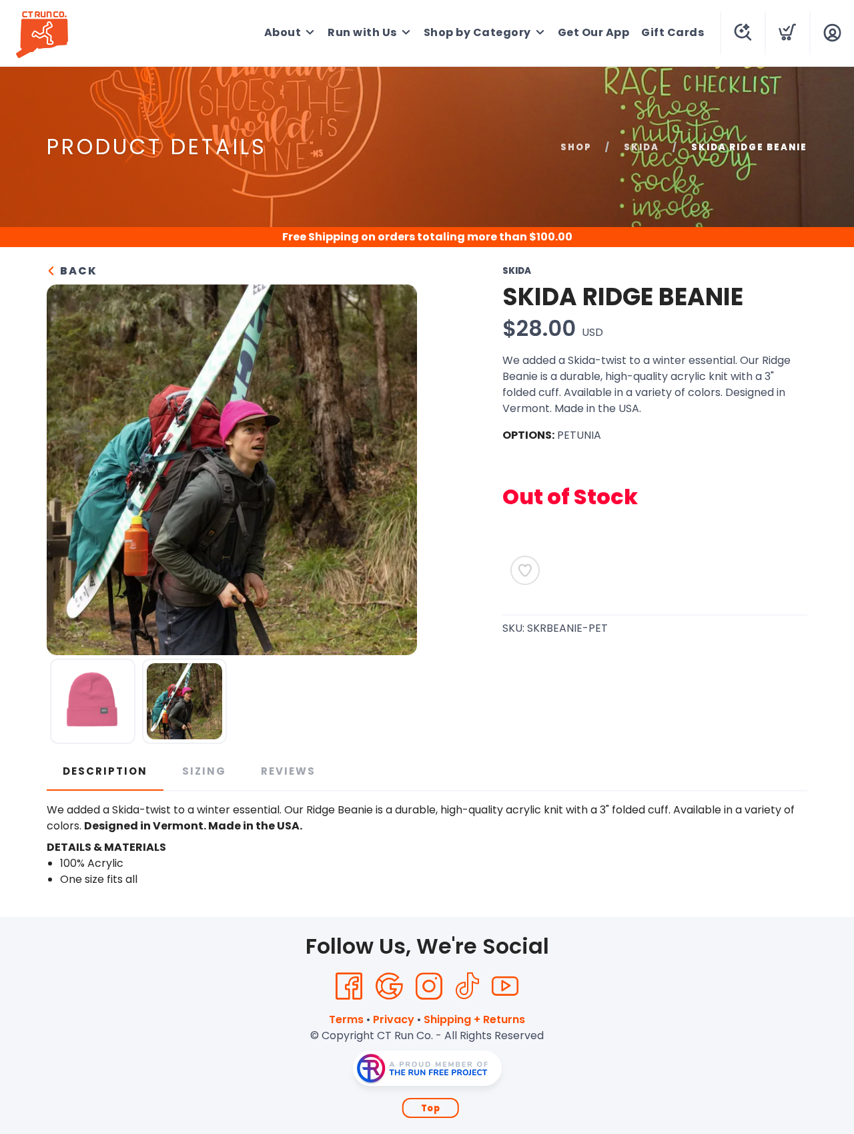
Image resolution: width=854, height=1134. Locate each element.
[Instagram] (429, 986)
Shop (576, 147)
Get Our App (594, 32)
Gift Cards (672, 32)
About (283, 32)
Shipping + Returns (474, 1019)
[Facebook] (349, 986)
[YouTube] (505, 986)
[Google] (389, 986)
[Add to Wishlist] (525, 570)
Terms (346, 1019)
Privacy (393, 1019)
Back (77, 270)
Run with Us (362, 32)
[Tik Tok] (467, 986)
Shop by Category (477, 32)
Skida (641, 147)
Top (430, 1108)
